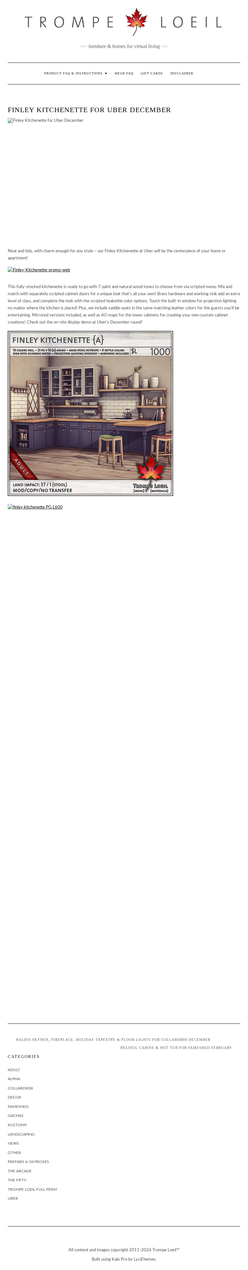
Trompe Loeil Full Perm (32, 1189)
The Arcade (20, 1171)
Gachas (16, 1116)
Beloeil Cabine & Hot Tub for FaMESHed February (176, 1048)
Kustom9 (17, 1125)
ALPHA (14, 1079)
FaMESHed (18, 1107)
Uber (13, 1198)
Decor (14, 1097)
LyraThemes (145, 1259)
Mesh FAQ (124, 73)
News (13, 1143)
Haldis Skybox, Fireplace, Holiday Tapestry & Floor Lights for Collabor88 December (113, 1040)
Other (14, 1153)
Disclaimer (181, 73)
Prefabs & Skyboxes (28, 1162)
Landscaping (21, 1134)
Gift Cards (152, 73)
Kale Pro (119, 1259)
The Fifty (17, 1180)
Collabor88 (20, 1088)
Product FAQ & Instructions (74, 73)
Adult (14, 1070)
